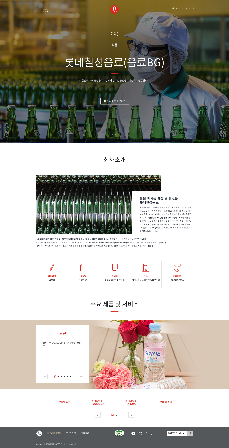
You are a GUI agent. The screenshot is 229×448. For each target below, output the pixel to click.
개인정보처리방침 (54, 433)
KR (173, 8)
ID (194, 8)
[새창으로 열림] (133, 433)
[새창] (119, 431)
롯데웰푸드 (64, 402)
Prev (45, 376)
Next (80, 376)
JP (186, 8)
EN (177, 8)
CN (181, 8)
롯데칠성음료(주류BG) (132, 402)
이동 (190, 433)
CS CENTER (71, 433)
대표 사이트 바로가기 (114, 101)
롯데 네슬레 (166, 402)
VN (190, 8)
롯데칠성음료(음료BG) (98, 402)
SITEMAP (85, 433)
